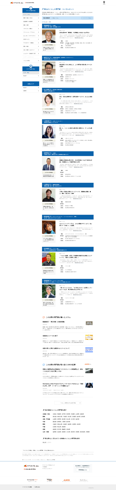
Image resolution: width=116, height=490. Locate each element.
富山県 (68, 419)
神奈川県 (59, 416)
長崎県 (64, 432)
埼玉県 (69, 416)
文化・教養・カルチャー (29, 49)
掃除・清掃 (25, 25)
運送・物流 (25, 46)
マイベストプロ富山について (49, 465)
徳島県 (54, 429)
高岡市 (24, 90)
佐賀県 (59, 432)
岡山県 (59, 426)
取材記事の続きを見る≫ (79, 37)
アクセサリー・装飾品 (28, 42)
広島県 (54, 426)
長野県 (59, 419)
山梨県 (54, 419)
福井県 (77, 419)
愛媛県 (64, 429)
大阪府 (54, 424)
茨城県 (74, 416)
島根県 (64, 426)
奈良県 (78, 424)
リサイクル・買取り (27, 28)
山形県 (77, 414)
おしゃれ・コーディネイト (29, 35)
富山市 (44, 442)
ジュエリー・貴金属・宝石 (29, 53)
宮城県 (73, 414)
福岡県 (54, 432)
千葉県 (65, 416)
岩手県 (64, 414)
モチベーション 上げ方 (58, 390)
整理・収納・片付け (27, 18)
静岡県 (59, 421)
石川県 (73, 419)
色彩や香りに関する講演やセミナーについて (56, 348)
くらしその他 (26, 60)
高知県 (68, 429)
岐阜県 (68, 421)
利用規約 (45, 466)
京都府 (65, 424)
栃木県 (78, 416)
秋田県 (68, 414)
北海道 (54, 414)
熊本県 (73, 432)
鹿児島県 (82, 432)
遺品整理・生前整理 (27, 21)
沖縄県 (88, 432)
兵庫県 (74, 424)
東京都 (54, 416)
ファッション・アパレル (29, 32)
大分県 (68, 432)
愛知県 (54, 421)
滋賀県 (69, 424)
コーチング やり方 (47, 390)
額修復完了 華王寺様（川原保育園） (54, 322)
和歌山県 (59, 424)
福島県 (82, 414)
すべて (24, 14)
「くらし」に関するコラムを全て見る (68, 402)
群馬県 (83, 416)
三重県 (64, 421)
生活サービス (26, 39)
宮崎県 (77, 432)
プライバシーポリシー (48, 468)
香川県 (59, 429)
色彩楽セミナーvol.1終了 (50, 336)
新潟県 (64, 419)
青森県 (59, 414)
